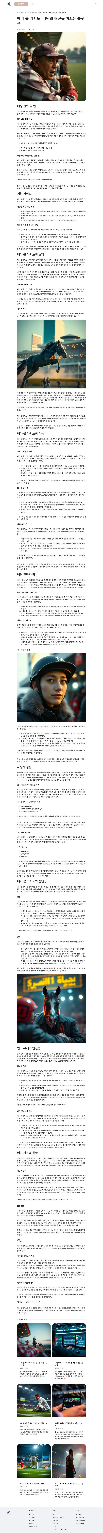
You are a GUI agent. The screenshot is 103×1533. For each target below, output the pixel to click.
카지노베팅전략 (32, 13)
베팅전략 (23, 13)
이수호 (23, 30)
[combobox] (63, 4)
